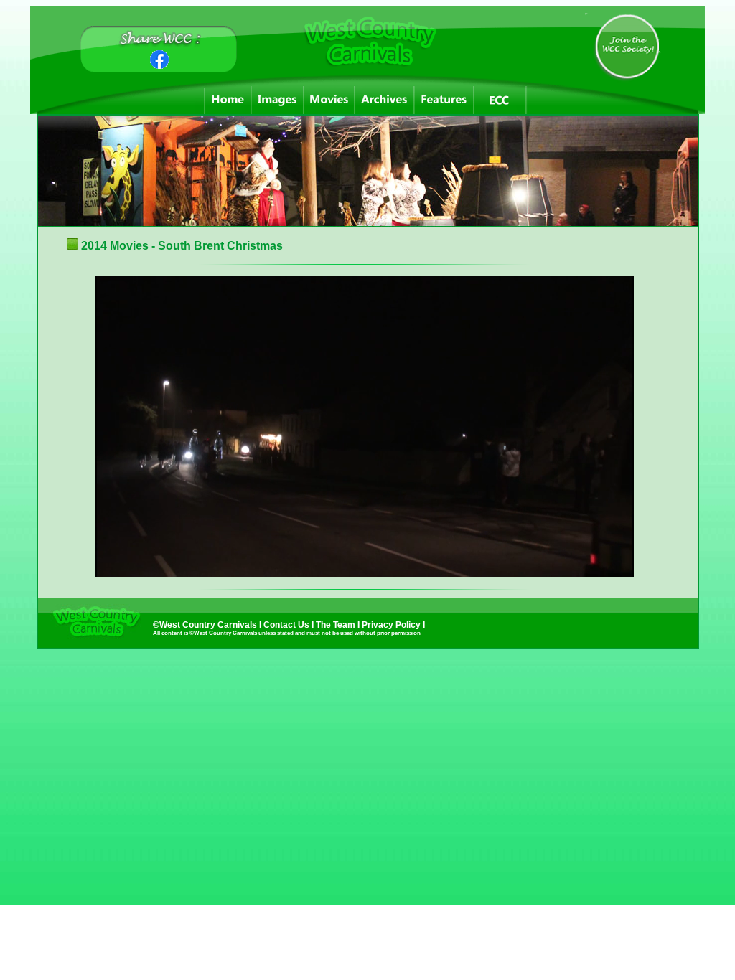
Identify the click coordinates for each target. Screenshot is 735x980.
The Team (336, 625)
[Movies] (329, 100)
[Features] (444, 100)
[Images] (277, 100)
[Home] (228, 100)
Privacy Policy (392, 625)
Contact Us (286, 625)
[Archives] (384, 100)
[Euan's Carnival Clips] (499, 100)
